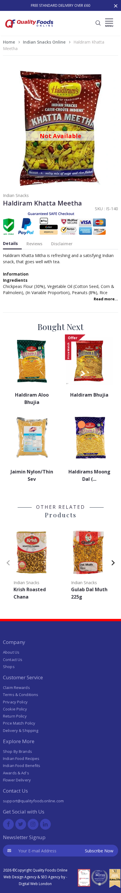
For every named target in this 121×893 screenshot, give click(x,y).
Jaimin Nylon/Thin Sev (32, 475)
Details (10, 243)
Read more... (106, 298)
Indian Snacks (16, 195)
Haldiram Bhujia (89, 395)
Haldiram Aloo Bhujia (32, 398)
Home (9, 42)
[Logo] (29, 30)
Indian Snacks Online (44, 42)
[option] (60, 5)
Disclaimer (62, 243)
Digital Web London (35, 883)
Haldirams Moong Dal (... (89, 475)
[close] (116, 5)
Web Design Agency (20, 876)
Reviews (34, 243)
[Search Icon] (98, 23)
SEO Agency (50, 876)
